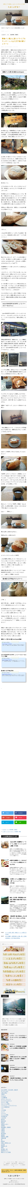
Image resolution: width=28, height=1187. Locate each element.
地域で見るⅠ (21, 1163)
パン (8, 829)
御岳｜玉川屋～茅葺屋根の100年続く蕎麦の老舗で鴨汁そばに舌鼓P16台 (18, 899)
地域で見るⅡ (6, 1164)
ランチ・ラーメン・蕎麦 (12, 1162)
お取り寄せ (4, 1093)
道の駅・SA (4, 1149)
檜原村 (3, 1135)
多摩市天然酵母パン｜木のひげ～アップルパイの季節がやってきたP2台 (18, 862)
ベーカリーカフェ (10, 831)
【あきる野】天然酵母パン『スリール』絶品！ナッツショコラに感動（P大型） (18, 843)
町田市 (3, 1141)
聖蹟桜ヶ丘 (4, 1146)
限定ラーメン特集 (6, 1152)
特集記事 (3, 1138)
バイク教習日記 (5, 1107)
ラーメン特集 (4, 1114)
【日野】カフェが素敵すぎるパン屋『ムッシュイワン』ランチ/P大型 (18, 881)
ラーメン (3, 1113)
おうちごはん (4, 1091)
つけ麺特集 (4, 1097)
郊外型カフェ (4, 1150)
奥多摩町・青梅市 (13, 829)
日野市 (3, 1130)
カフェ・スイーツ (6, 1099)
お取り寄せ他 (14, 1163)
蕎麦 (2, 1147)
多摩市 (3, 1125)
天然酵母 (16, 831)
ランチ (3, 1111)
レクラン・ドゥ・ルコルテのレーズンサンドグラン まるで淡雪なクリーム (18, 1037)
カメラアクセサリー (6, 1100)
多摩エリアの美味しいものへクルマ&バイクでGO (14, 1178)
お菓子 (3, 1094)
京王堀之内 (4, 1116)
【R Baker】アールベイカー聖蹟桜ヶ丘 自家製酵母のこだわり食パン (18, 1069)
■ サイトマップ (14, 1180)
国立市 (3, 1122)
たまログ (4, 829)
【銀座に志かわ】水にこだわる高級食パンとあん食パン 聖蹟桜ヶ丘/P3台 (18, 1058)
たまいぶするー (14, 7)
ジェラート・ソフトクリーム (9, 1105)
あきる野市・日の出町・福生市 (9, 1089)
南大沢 (3, 1119)
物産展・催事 (4, 1136)
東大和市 (3, 1133)
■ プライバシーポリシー (14, 1182)
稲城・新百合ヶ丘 (6, 1143)
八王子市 (3, 1118)
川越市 (3, 1128)
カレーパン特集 (5, 1104)
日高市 (3, 1132)
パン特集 (3, 1110)
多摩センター (4, 1124)
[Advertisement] (14, 749)
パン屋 (3, 831)
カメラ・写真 (4, 1102)
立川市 (3, 1144)
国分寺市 (3, 1121)
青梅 (20, 831)
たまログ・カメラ (14, 1164)
